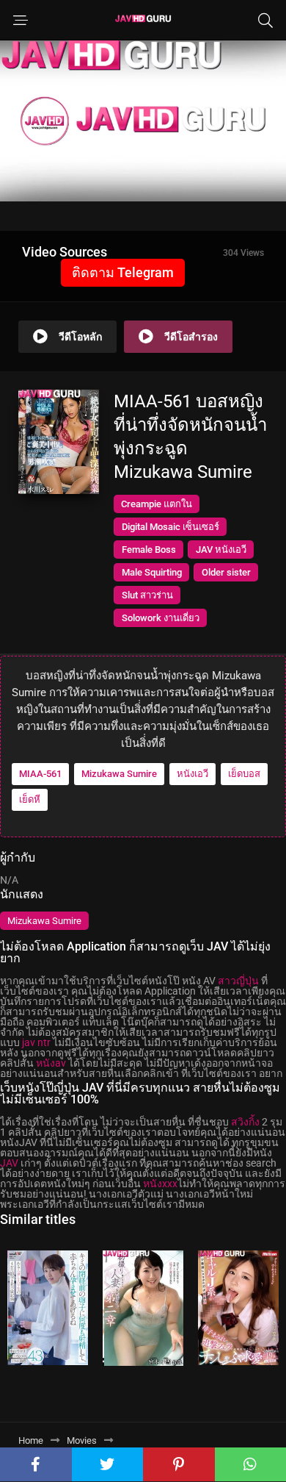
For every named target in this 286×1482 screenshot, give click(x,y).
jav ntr (36, 1042)
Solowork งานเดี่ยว (160, 617)
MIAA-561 (40, 773)
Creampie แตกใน (156, 503)
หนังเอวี (192, 773)
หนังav (51, 1063)
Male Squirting (152, 572)
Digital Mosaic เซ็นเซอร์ (170, 526)
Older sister (226, 572)
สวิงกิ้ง (245, 1122)
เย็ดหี (29, 799)
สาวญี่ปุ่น (238, 981)
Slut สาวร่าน (147, 595)
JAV (9, 1163)
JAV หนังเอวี (221, 549)
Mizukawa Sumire (119, 773)
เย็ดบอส (244, 773)
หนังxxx (160, 1183)
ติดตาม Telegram (123, 272)
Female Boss (149, 549)
